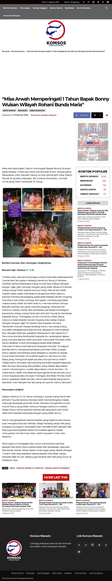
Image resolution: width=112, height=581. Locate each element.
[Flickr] (88, 2)
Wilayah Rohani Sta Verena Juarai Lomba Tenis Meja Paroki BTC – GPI (92, 229)
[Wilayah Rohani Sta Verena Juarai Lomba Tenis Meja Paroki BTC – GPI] (56, 490)
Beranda (6, 51)
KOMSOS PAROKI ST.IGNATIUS (30, 468)
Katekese (69, 8)
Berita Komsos (10, 8)
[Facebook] (84, 2)
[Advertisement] (56, 74)
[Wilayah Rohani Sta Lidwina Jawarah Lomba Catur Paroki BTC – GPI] (93, 490)
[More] (107, 115)
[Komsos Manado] (56, 33)
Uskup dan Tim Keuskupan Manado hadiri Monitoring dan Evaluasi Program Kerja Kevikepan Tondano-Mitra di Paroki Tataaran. (92, 265)
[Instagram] (93, 2)
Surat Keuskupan (11, 15)
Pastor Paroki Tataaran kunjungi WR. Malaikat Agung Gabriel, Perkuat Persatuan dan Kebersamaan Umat (93, 212)
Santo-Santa (56, 8)
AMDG (12, 468)
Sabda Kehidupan (37, 110)
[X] (103, 2)
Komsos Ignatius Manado (45, 115)
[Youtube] (108, 2)
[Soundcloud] (98, 2)
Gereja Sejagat (40, 8)
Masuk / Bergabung (71, 2)
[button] (106, 8)
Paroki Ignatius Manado (57, 468)
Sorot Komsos (83, 8)
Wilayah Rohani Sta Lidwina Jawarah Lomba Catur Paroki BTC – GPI (93, 246)
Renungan (25, 8)
